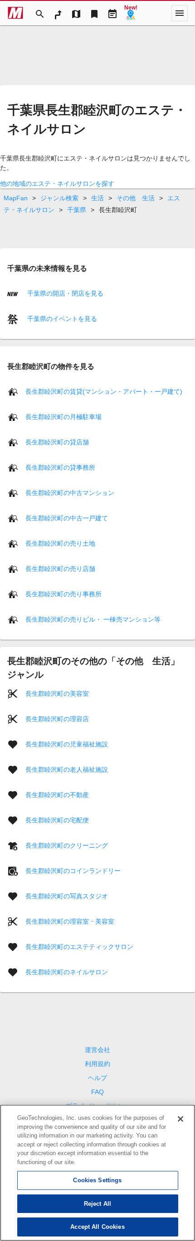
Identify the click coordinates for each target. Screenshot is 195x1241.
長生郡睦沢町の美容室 (57, 693)
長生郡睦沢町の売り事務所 (63, 594)
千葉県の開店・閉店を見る (64, 293)
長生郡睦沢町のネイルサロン (66, 972)
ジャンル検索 (59, 198)
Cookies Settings (97, 1180)
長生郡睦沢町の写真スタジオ (66, 896)
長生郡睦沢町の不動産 (57, 794)
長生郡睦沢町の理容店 (57, 718)
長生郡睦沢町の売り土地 (60, 543)
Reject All (97, 1203)
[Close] (180, 1119)
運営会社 (97, 1049)
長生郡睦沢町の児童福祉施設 (66, 744)
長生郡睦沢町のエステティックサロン (79, 946)
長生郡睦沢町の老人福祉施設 (66, 769)
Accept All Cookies (97, 1226)
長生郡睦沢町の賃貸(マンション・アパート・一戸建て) (103, 391)
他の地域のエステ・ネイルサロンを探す (57, 183)
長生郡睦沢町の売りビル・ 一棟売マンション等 (93, 619)
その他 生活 (136, 198)
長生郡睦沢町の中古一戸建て (66, 518)
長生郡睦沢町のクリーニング (66, 845)
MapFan (16, 198)
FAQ (97, 1091)
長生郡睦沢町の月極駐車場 (63, 416)
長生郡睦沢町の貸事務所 (60, 467)
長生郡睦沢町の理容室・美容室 (69, 921)
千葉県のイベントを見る (61, 318)
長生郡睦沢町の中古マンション (69, 492)
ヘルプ (97, 1077)
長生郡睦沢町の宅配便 (57, 820)
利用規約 (97, 1063)
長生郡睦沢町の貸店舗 (57, 442)
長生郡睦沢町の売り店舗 (60, 568)
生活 (97, 198)
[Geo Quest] (131, 13)
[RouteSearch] (58, 13)
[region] (97, 1172)
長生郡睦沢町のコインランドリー (73, 870)
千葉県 (76, 209)
